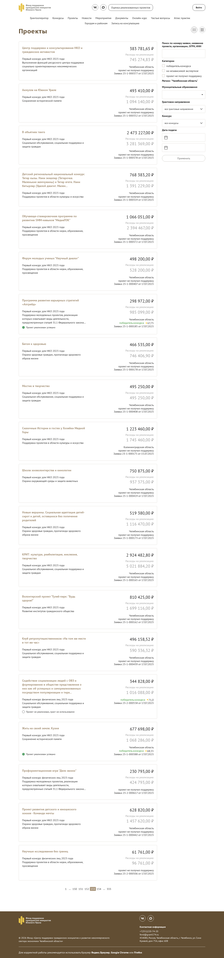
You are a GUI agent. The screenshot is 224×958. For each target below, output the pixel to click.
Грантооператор (39, 18)
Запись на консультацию (125, 23)
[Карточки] (194, 30)
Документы (121, 18)
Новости (87, 18)
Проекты (73, 18)
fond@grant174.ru (149, 934)
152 (87, 889)
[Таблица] (202, 30)
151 (81, 889)
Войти (199, 7)
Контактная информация (153, 926)
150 (74, 889)
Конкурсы (58, 18)
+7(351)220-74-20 (149, 931)
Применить (183, 158)
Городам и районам (96, 23)
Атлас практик (182, 18)
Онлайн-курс (139, 18)
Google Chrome (120, 952)
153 (93, 889)
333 (109, 889)
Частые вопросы (160, 18)
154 (99, 889)
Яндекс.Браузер (100, 952)
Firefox (138, 952)
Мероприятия (103, 18)
